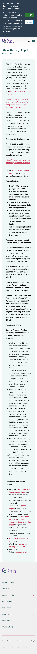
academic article (23, 552)
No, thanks (29, 21)
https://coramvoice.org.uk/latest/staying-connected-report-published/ (18, 163)
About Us (5, 589)
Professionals (7, 614)
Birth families (6, 608)
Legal (33, 641)
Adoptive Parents (8, 601)
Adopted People (8, 595)
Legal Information (8, 582)
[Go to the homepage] (9, 41)
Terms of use (21, 641)
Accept (29, 15)
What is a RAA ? (7, 627)
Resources (6, 621)
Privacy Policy (6, 641)
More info (6, 31)
